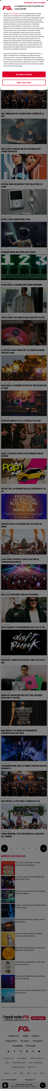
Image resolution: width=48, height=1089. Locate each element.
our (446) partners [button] (14, 13)
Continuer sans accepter (35, 2)
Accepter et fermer (24, 74)
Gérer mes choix (24, 82)
